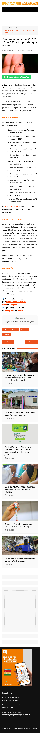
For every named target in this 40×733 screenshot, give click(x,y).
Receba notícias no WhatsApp (18, 77)
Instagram (8, 311)
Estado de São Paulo (12, 206)
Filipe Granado (9, 50)
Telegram (13, 305)
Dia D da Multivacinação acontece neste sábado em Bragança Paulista (20, 489)
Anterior (9, 342)
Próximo (30, 342)
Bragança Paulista (11, 330)
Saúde (31, 50)
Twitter (20, 311)
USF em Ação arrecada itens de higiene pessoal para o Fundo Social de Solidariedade (19, 377)
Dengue (25, 330)
